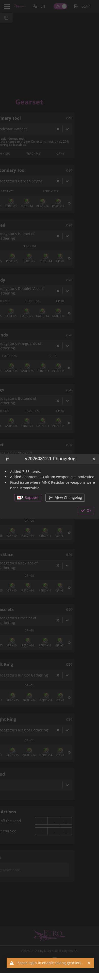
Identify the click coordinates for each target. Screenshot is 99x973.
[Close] (94, 458)
